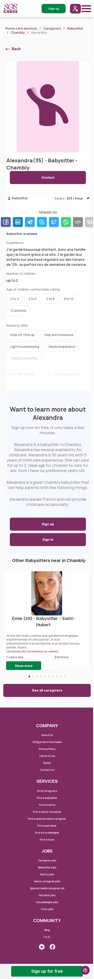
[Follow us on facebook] (52, 947)
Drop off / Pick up (22, 335)
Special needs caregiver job (47, 888)
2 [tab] (33, 676)
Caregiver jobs (47, 860)
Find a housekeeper (47, 832)
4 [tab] (41, 676)
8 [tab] (57, 676)
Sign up (48, 524)
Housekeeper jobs (47, 902)
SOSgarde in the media (47, 742)
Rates (47, 763)
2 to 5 (32, 299)
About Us (47, 735)
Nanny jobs (47, 874)
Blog (47, 930)
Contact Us (47, 770)
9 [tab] (61, 676)
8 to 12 (69, 299)
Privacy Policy (47, 749)
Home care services (21, 28)
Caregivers (52, 28)
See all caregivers (47, 690)
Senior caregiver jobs (47, 881)
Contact (47, 177)
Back (16, 49)
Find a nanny (47, 805)
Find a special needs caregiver (47, 819)
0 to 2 (14, 299)
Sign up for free (47, 971)
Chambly (18, 32)
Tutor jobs (47, 909)
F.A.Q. (47, 937)
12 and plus (18, 310)
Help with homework (59, 335)
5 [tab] (45, 676)
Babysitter (75, 28)
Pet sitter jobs (47, 895)
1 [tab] (29, 676)
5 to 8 (50, 299)
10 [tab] (65, 676)
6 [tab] (49, 676)
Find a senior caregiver (47, 812)
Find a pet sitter (47, 826)
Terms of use (47, 756)
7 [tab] (53, 676)
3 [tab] (37, 676)
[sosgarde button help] (85, 970)
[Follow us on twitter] (42, 947)
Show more (24, 666)
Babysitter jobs (47, 867)
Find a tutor (47, 839)
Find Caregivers (47, 791)
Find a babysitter (47, 798)
